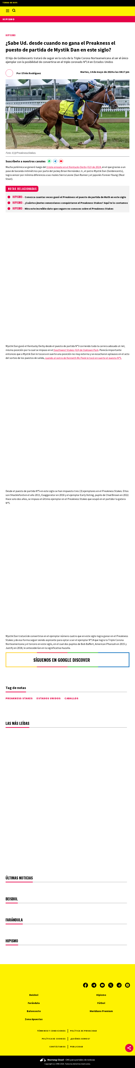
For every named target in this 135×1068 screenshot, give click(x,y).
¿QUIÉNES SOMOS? (80, 1038)
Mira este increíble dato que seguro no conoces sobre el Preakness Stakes (69, 208)
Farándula (34, 1003)
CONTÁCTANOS (57, 1046)
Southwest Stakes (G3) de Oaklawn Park (75, 350)
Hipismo (11, 35)
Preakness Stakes (19, 698)
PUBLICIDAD (76, 1046)
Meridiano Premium (101, 1011)
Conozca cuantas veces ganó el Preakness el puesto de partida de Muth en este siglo (75, 197)
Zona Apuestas (34, 1019)
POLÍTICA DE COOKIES (54, 1038)
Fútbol (101, 1003)
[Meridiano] (67, 11)
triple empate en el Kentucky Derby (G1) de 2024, (74, 167)
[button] (129, 1048)
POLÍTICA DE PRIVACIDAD (83, 1031)
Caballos (71, 698)
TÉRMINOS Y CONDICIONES (51, 1031)
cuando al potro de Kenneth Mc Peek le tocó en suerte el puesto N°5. (83, 358)
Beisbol (33, 994)
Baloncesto (34, 1011)
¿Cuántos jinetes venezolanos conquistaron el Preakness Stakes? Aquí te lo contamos (76, 202)
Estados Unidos (49, 698)
